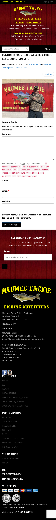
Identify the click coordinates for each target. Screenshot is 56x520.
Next (48, 74)
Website (6, 201)
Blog (4, 434)
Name (5, 180)
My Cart (6, 462)
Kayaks (5, 389)
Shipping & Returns (13, 442)
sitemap (20, 507)
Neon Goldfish (26, 512)
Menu (47, 49)
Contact (6, 430)
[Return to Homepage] (28, 13)
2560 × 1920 (35, 64)
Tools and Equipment (14, 401)
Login (45, 2)
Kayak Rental (9, 393)
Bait (4, 384)
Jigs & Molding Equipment (16, 397)
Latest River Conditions (12, 2)
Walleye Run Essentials (15, 405)
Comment (7, 134)
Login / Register (11, 458)
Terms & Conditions (13, 438)
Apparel (6, 380)
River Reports (12, 478)
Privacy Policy (10, 446)
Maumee (19, 22)
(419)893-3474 (9, 323)
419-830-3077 (35, 33)
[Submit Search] (27, 49)
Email (5, 190)
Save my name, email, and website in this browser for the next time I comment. (26, 216)
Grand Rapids (20, 33)
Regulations (9, 425)
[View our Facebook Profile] (4, 372)
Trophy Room (9, 421)
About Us (7, 417)
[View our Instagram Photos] (9, 372)
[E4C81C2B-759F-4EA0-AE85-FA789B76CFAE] (28, 98)
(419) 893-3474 (33, 22)
